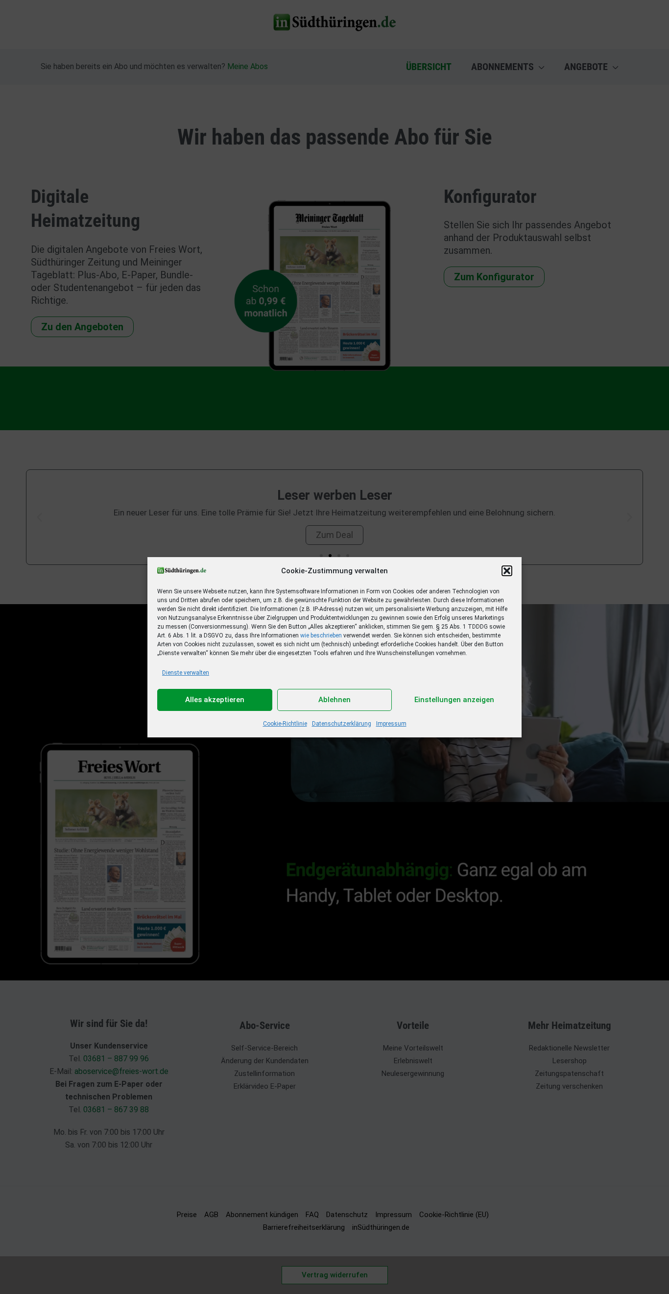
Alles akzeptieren (214, 699)
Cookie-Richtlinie (285, 723)
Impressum (391, 723)
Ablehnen (334, 699)
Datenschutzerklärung (341, 723)
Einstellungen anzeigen (454, 699)
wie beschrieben (321, 635)
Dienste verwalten (185, 672)
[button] (507, 571)
